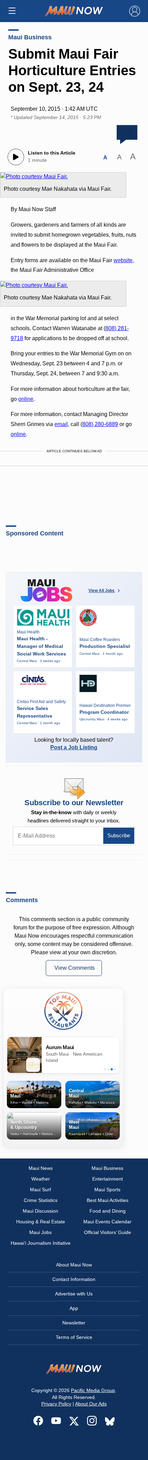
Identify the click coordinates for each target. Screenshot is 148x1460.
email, (61, 424)
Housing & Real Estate (40, 1221)
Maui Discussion (40, 1211)
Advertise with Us (74, 1293)
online (25, 399)
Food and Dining (107, 1211)
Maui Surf (40, 1189)
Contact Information (73, 1279)
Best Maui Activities (107, 1200)
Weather (40, 1179)
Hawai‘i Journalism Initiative (41, 1243)
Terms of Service (74, 1337)
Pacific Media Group (93, 1390)
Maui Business (30, 37)
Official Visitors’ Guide (107, 1232)
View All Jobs (101, 590)
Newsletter (73, 1322)
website (123, 260)
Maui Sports (107, 1189)
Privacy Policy (56, 1404)
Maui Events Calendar (107, 1221)
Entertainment (107, 1179)
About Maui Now (74, 1264)
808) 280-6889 (100, 424)
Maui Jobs (40, 1232)
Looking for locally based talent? (73, 743)
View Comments (74, 968)
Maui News (41, 1168)
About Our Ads (91, 1404)
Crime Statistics (40, 1200)
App (74, 1308)
